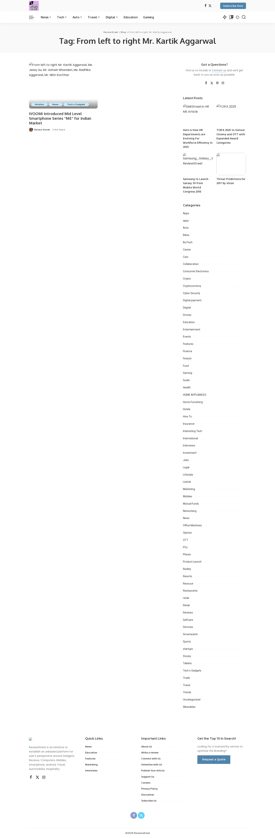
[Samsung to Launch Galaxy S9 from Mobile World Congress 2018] (198, 164)
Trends (187, 692)
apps (186, 220)
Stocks (187, 656)
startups (188, 648)
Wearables (189, 706)
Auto (186, 227)
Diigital (187, 307)
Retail (186, 605)
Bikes (186, 234)
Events (187, 336)
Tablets (187, 663)
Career (187, 249)
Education (189, 322)
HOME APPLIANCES (194, 394)
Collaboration (191, 263)
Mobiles (39, 104)
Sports (187, 641)
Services (188, 626)
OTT (185, 539)
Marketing (189, 489)
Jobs (186, 460)
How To (187, 416)
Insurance (189, 423)
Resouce (188, 583)
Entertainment (191, 329)
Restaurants (190, 590)
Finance (187, 351)
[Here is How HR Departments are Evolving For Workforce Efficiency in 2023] (198, 115)
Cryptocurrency (192, 285)
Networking (189, 510)
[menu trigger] (33, 17)
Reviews (188, 612)
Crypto (187, 278)
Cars (185, 256)
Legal (186, 467)
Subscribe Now (233, 5)
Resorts (187, 576)
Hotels (186, 409)
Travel (186, 685)
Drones (187, 314)
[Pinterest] (217, 83)
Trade (186, 677)
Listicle (187, 481)
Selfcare (188, 619)
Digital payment (192, 300)
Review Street (42, 129)
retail (186, 597)
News (55, 104)
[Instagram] (223, 83)
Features (188, 343)
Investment (189, 452)
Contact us (219, 70)
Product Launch (192, 561)
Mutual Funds (191, 503)
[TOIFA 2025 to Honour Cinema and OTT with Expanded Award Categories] (231, 115)
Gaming (187, 372)
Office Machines (192, 525)
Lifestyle (188, 474)
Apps (186, 213)
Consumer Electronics (196, 271)
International (190, 438)
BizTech (187, 242)
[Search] (244, 17)
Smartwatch (190, 634)
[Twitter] (210, 6)
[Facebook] (205, 6)
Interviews (189, 445)
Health (187, 387)
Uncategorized (191, 699)
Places (187, 554)
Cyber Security (191, 293)
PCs (185, 547)
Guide (186, 380)
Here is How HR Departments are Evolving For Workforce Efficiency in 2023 (198, 138)
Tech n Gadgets (76, 104)
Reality (187, 568)
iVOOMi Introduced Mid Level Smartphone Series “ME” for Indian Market (60, 118)
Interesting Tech (192, 431)
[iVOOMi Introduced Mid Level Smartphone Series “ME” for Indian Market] (63, 85)
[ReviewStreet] (34, 6)
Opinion (187, 532)
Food (186, 365)
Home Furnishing (193, 402)
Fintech (187, 358)
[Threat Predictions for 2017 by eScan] (231, 164)
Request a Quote (213, 759)
